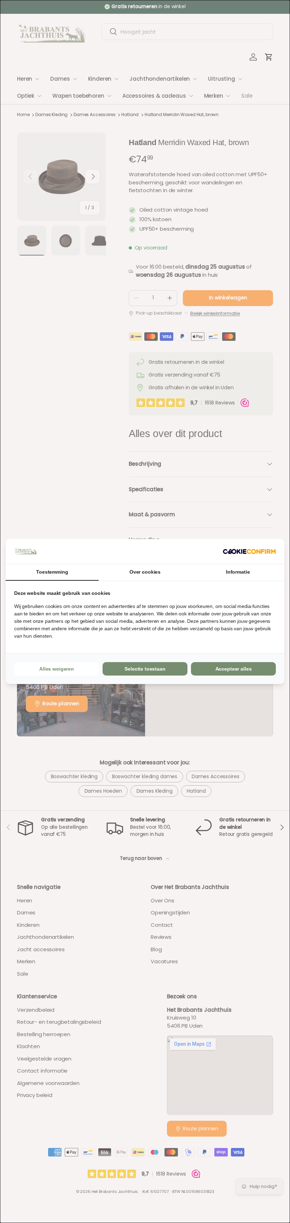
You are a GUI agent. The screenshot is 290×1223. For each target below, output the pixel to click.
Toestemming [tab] (52, 572)
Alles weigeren (56, 669)
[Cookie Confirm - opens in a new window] (249, 551)
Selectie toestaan (144, 669)
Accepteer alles (233, 669)
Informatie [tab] (238, 572)
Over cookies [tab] (145, 572)
